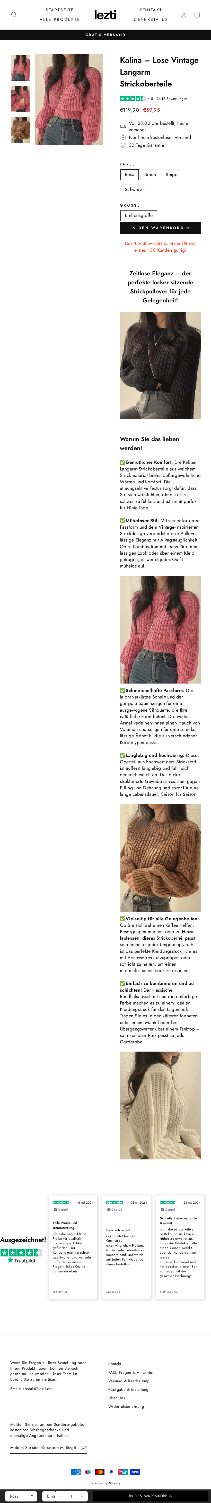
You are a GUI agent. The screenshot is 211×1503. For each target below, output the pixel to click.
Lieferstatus (151, 19)
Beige (171, 174)
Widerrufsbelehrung (126, 1406)
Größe (130, 205)
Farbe (128, 164)
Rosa (130, 174)
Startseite (60, 10)
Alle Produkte (60, 19)
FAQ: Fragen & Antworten (131, 1372)
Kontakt (151, 10)
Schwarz (133, 189)
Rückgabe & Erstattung (128, 1389)
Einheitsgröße (139, 215)
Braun (150, 174)
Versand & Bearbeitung (129, 1381)
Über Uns (116, 1398)
